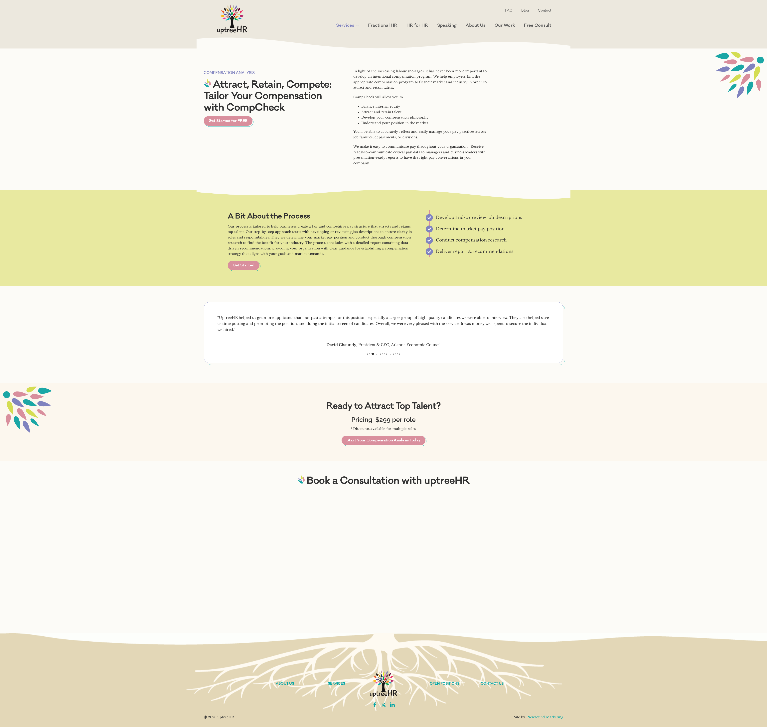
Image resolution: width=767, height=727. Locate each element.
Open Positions (444, 684)
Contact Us (492, 684)
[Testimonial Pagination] (368, 354)
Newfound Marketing (545, 717)
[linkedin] (392, 704)
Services (336, 684)
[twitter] (383, 704)
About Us (285, 684)
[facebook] (374, 704)
